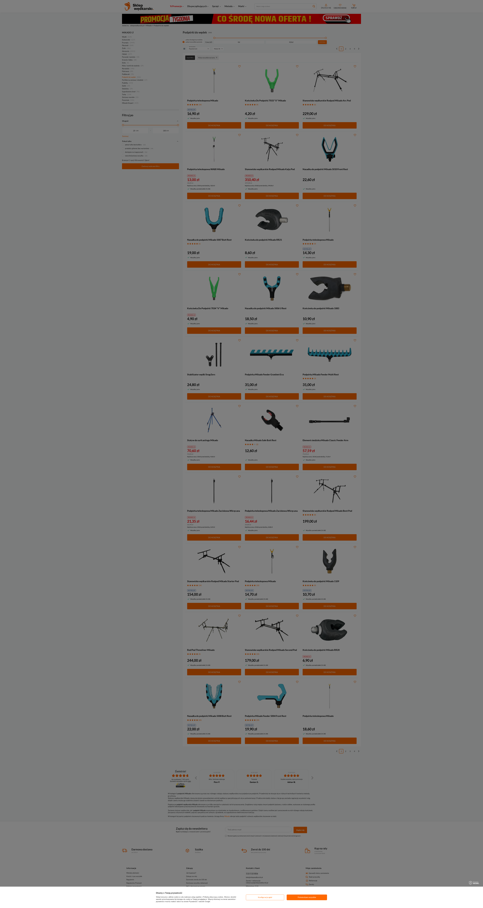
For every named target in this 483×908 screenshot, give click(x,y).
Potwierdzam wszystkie (307, 897)
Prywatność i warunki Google (199, 901)
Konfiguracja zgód (265, 897)
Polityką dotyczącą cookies (213, 897)
